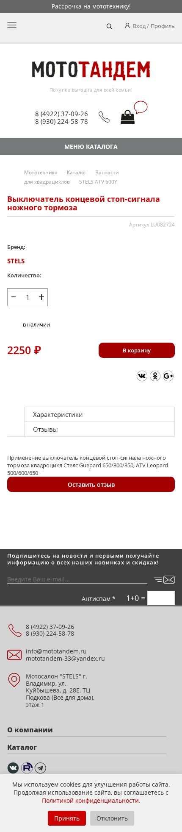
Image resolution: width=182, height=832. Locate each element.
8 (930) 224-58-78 (61, 121)
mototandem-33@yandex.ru (65, 658)
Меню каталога (91, 146)
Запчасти (107, 172)
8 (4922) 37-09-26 (61, 113)
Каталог (76, 172)
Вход (139, 26)
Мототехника (41, 172)
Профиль (163, 26)
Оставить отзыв (91, 484)
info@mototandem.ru (56, 651)
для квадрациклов (47, 181)
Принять (67, 818)
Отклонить (112, 818)
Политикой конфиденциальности (90, 800)
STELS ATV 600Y (98, 181)
